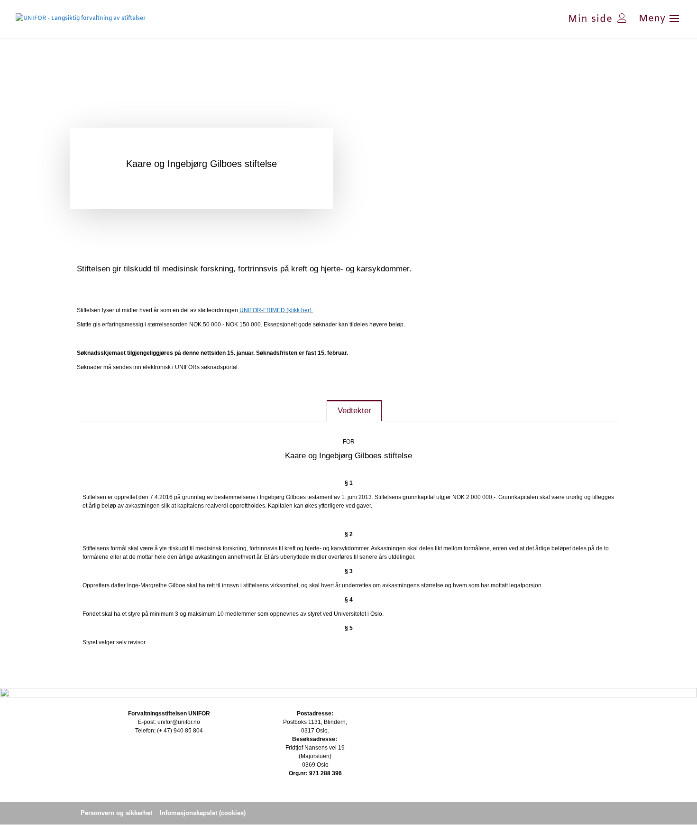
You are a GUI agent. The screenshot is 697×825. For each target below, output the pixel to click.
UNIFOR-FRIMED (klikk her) (275, 310)
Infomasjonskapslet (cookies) (203, 812)
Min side (590, 18)
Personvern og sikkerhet (116, 812)
